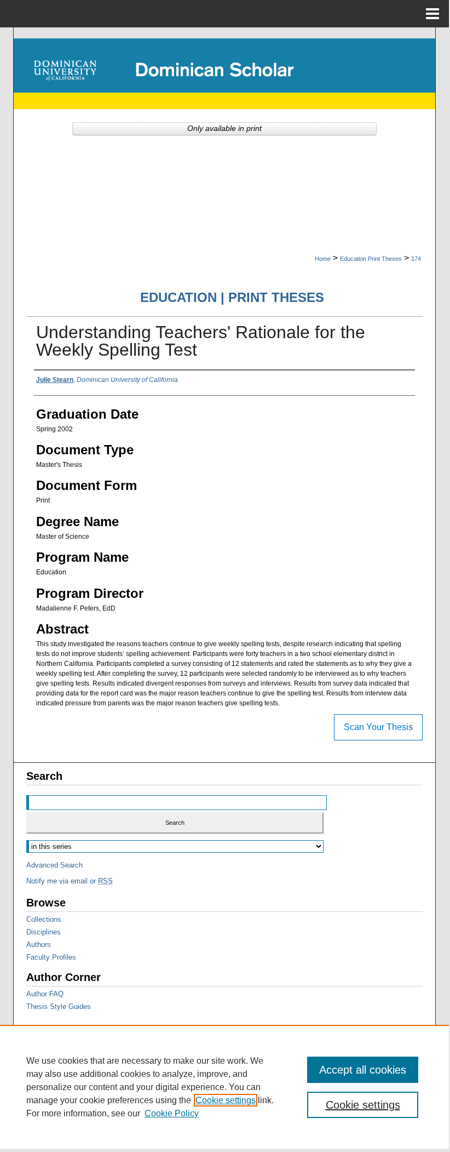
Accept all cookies (362, 1070)
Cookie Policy (172, 1113)
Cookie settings (225, 1100)
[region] (224, 1087)
